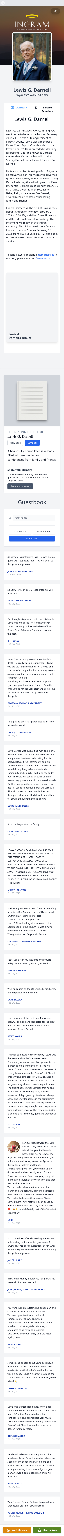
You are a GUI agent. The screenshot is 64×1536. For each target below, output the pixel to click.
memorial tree (45, 254)
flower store (43, 258)
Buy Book (32, 442)
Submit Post (32, 538)
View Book (15, 442)
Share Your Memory (20, 486)
